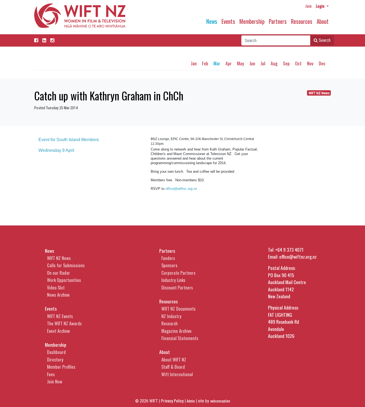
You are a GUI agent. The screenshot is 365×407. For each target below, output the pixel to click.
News (211, 21)
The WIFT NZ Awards (64, 323)
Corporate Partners (178, 272)
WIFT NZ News (319, 93)
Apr (229, 63)
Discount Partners (177, 287)
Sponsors (169, 265)
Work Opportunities (64, 280)
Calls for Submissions (66, 265)
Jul (263, 63)
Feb (205, 63)
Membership (252, 21)
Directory (55, 359)
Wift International (177, 374)
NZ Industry (171, 316)
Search (324, 40)
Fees (51, 374)
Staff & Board (173, 366)
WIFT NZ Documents (178, 308)
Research (169, 323)
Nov (310, 63)
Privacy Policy (172, 400)
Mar (216, 63)
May (240, 63)
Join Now (54, 381)
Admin (191, 401)
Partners (278, 21)
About (323, 21)
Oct (298, 63)
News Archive (58, 294)
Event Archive (58, 330)
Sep (286, 63)
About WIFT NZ (173, 359)
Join (308, 6)
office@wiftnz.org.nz (181, 189)
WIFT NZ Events (60, 316)
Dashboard (56, 352)
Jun (252, 63)
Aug (274, 63)
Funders (168, 258)
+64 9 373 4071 (289, 249)
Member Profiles (61, 366)
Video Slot (56, 287)
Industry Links (173, 280)
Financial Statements (179, 338)
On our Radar (58, 272)
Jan (194, 63)
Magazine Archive (176, 330)
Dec (322, 63)
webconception (220, 401)
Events (228, 21)
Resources (301, 21)
